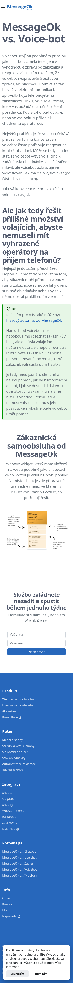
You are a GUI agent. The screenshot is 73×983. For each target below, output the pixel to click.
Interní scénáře (13, 770)
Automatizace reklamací (19, 764)
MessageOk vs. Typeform (20, 875)
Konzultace (10, 717)
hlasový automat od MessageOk (34, 320)
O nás (6, 898)
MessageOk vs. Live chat (19, 857)
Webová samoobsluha (18, 699)
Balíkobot (9, 817)
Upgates (8, 799)
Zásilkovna (9, 823)
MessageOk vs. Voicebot (19, 869)
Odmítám (41, 973)
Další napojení (12, 829)
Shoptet (7, 793)
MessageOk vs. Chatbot (19, 851)
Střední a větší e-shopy (18, 746)
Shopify (7, 805)
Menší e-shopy (12, 740)
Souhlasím (17, 973)
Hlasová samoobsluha (18, 705)
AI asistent (9, 711)
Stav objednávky (13, 758)
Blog (5, 910)
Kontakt (7, 904)
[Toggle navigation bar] (3, 7)
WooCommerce (13, 811)
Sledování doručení (15, 752)
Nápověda (9, 916)
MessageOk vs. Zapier (17, 863)
